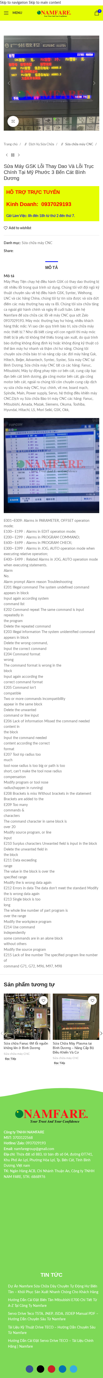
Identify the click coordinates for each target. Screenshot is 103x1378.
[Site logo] (54, 13)
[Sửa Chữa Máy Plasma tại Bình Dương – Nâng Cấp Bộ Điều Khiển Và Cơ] (76, 1017)
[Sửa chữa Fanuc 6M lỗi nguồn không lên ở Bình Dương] (27, 1017)
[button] (9, 83)
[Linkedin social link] (32, 251)
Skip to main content (45, 2)
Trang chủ (11, 144)
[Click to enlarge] (13, 121)
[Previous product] (7, 155)
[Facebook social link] (17, 251)
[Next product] (19, 155)
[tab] (51, 267)
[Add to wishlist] (43, 1000)
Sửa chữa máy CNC (79, 144)
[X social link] (22, 251)
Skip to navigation (14, 2)
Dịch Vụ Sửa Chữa (42, 144)
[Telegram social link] (37, 251)
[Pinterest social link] (27, 251)
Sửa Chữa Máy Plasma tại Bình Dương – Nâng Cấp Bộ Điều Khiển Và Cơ (73, 1048)
